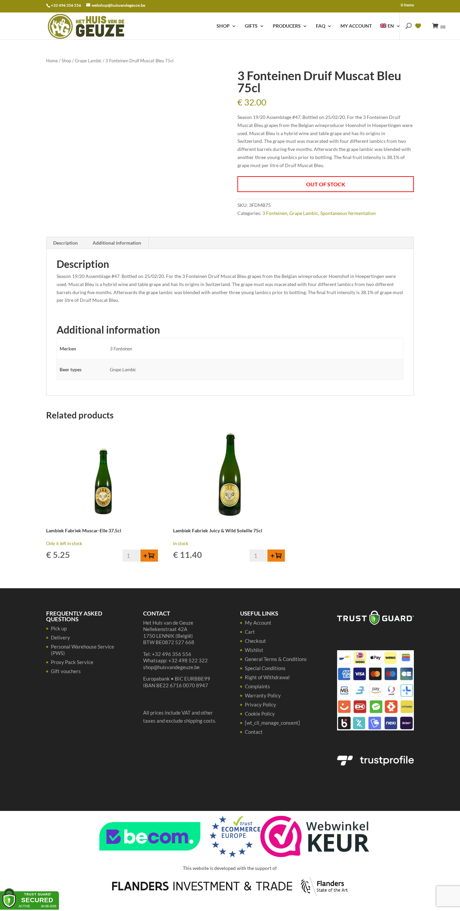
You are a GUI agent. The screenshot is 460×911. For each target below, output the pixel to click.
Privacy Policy (260, 704)
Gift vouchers (66, 671)
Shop (223, 26)
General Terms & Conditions (276, 659)
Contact (254, 732)
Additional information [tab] (117, 243)
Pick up (59, 628)
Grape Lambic (88, 60)
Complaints (257, 686)
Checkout (255, 641)
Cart (250, 632)
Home (52, 60)
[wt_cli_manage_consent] (272, 723)
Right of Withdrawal (267, 677)
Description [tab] (65, 243)
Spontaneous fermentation (348, 213)
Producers (287, 26)
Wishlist (254, 650)
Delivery (60, 637)
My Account (356, 26)
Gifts (251, 26)
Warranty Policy (263, 695)
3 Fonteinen (274, 213)
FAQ (320, 26)
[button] (149, 555)
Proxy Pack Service (72, 662)
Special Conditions (265, 668)
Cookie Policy (260, 714)
